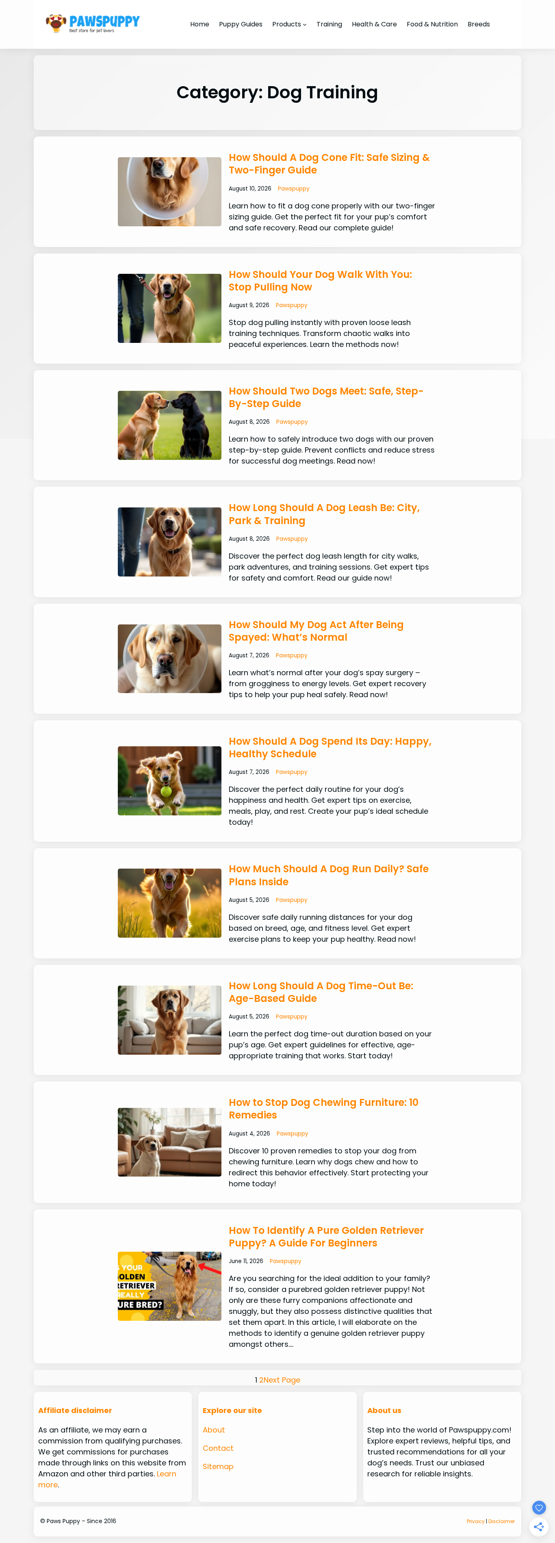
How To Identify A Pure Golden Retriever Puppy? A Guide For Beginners (326, 1237)
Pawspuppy (294, 189)
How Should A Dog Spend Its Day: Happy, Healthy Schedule (330, 748)
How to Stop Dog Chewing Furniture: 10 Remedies (323, 1109)
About (214, 1430)
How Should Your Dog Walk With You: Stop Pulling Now (320, 281)
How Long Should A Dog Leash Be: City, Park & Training (324, 514)
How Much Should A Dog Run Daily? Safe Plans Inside (329, 875)
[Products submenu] (305, 24)
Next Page (282, 1380)
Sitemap (218, 1466)
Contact (218, 1448)
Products (286, 24)
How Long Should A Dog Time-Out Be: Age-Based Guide (321, 992)
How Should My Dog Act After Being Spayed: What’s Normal (316, 631)
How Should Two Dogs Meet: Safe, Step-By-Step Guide (326, 397)
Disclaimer (501, 1521)
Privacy (476, 1521)
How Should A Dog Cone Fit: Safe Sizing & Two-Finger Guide (329, 164)
